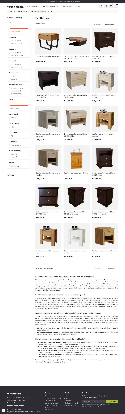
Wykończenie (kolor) (16, 85)
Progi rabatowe (50, 396)
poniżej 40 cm (17, 43)
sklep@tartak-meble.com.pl (16, 400)
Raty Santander (50, 409)
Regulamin (67, 401)
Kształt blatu (13, 141)
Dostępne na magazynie (50, 6)
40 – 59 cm (16, 41)
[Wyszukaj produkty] (101, 6)
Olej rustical (16, 91)
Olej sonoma (16, 94)
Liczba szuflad (14, 123)
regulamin (95, 406)
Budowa (12, 162)
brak (13, 117)
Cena (10, 22)
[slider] (9, 28)
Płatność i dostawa (51, 401)
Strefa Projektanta (70, 405)
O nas (65, 398)
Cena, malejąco (110, 24)
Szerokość (12, 61)
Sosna (14, 79)
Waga (11, 99)
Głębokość (12, 49)
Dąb (13, 76)
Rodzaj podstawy (15, 151)
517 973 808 (11, 402)
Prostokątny (16, 145)
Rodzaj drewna (14, 73)
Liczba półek (13, 132)
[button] (106, 6)
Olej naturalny (17, 88)
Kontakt (77, 6)
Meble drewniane (33, 6)
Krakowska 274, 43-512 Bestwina (18, 398)
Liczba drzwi (13, 114)
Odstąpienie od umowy (53, 398)
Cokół (14, 154)
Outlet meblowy (66, 6)
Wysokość (12, 37)
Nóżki (14, 157)
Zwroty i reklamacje (51, 403)
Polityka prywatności (71, 403)
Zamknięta (15, 166)
